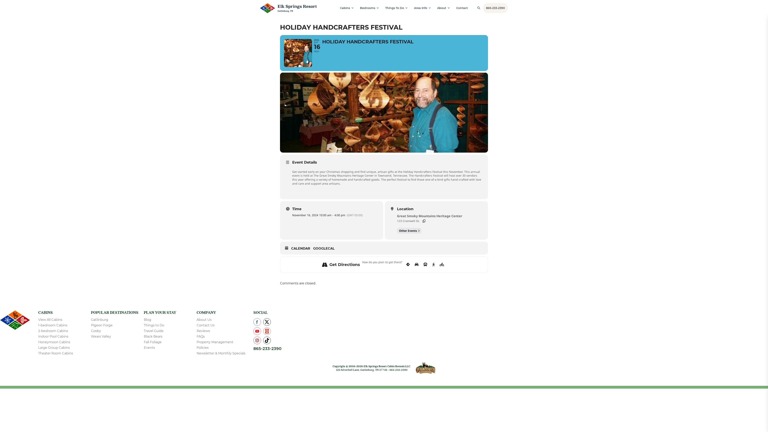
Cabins (345, 8)
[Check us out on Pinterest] (267, 331)
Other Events (408, 231)
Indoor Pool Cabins (53, 336)
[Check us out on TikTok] (267, 340)
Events (149, 348)
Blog (147, 320)
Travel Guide (154, 331)
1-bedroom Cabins (52, 325)
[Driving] (416, 264)
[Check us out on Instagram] (257, 340)
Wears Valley (101, 336)
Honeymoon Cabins (54, 342)
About (441, 8)
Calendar (300, 248)
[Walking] (433, 264)
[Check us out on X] (267, 322)
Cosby (96, 331)
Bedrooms (367, 8)
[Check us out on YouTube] (257, 331)
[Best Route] (408, 264)
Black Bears (153, 336)
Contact (462, 8)
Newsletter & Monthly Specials (221, 353)
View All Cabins (50, 320)
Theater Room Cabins (55, 353)
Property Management (215, 342)
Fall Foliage (153, 342)
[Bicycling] (442, 264)
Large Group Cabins (54, 348)
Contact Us (206, 325)
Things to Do (154, 325)
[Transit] (425, 264)
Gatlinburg (99, 320)
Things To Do (394, 8)
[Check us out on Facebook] (257, 322)
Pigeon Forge (102, 325)
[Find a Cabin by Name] (479, 8)
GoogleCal (324, 248)
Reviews (203, 331)
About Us (204, 320)
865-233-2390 (495, 8)
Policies (203, 348)
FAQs (201, 336)
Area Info (420, 8)
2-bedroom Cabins (53, 331)
